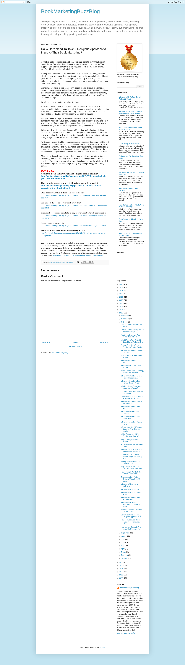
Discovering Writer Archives (129, 144)
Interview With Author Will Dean (132, 489)
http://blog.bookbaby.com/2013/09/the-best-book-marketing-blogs (78, 255)
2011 (121, 578)
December (125, 316)
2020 (121, 303)
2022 (121, 297)
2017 (121, 313)
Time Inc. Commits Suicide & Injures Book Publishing (131, 450)
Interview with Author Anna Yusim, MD (130, 418)
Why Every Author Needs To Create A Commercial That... (132, 468)
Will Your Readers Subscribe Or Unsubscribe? (131, 511)
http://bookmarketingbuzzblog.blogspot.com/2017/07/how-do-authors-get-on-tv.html (73, 225)
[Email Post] (77, 262)
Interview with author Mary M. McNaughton (131, 402)
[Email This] (82, 262)
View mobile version (74, 347)
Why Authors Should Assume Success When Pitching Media (131, 429)
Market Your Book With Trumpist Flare (129, 440)
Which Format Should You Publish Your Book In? (130, 435)
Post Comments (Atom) (59, 353)
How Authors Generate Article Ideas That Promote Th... (131, 528)
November (125, 319)
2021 (121, 300)
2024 (121, 291)
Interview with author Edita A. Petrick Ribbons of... (131, 377)
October (124, 322)
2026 (121, 284)
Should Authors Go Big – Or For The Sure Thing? (132, 331)
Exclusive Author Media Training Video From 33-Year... (131, 479)
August (124, 536)
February (124, 555)
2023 (121, 294)
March (123, 552)
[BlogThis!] (84, 262)
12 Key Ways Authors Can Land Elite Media (130, 463)
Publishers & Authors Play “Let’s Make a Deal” (130, 336)
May (123, 546)
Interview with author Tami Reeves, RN (130, 408)
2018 (121, 310)
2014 (121, 569)
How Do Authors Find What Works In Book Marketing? (131, 206)
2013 (121, 572)
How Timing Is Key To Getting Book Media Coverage (131, 473)
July (123, 539)
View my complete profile (126, 633)
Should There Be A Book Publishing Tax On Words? (131, 346)
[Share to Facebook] (90, 262)
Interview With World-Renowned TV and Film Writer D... (130, 505)
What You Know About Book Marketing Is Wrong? (131, 387)
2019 (121, 307)
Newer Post (46, 342)
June (123, 542)
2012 (121, 575)
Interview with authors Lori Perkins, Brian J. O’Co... (130, 382)
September (125, 533)
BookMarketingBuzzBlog (70, 11)
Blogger (102, 647)
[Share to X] (87, 262)
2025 (121, 288)
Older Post (104, 342)
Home (75, 342)
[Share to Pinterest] (92, 262)
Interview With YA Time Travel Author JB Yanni (130, 98)
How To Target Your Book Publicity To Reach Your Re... (130, 522)
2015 (121, 565)
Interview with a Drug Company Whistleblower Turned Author (130, 112)
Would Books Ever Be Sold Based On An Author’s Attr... (132, 341)
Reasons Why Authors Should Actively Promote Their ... (132, 397)
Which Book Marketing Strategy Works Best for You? (132, 372)
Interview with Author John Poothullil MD (130, 498)
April (123, 549)
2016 (121, 562)
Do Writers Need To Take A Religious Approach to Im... (132, 516)
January (124, 558)
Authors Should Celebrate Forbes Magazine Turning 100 (131, 456)
